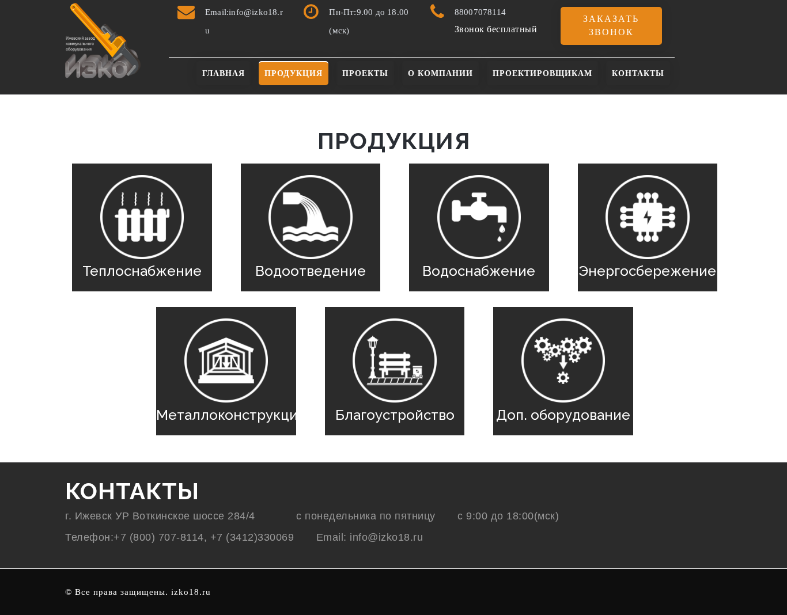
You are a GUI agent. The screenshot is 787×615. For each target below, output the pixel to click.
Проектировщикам (542, 73)
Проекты (365, 73)
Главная (223, 73)
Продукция (293, 73)
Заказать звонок (611, 25)
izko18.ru (191, 592)
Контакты (638, 73)
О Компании (440, 73)
